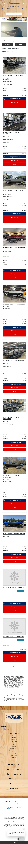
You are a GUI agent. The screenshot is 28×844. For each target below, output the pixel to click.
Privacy (7, 803)
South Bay (14, 744)
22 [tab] (21, 19)
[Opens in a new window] (4, 4)
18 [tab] (13, 19)
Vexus (14, 752)
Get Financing (23, 8)
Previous (6, 20)
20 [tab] (17, 19)
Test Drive (14, 743)
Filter (20, 44)
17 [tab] (11, 19)
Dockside (14, 746)
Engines (14, 757)
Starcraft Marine (14, 748)
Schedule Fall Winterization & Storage (11, 8)
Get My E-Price (15, 102)
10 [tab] (21, 17)
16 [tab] (9, 19)
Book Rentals (18, 6)
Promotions (14, 741)
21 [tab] (19, 19)
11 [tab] (23, 17)
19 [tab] (15, 19)
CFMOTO (14, 753)
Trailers (14, 759)
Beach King (14, 755)
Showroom (14, 739)
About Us (14, 736)
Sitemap (19, 803)
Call (15, 106)
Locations (14, 737)
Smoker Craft (14, 750)
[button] (14, 98)
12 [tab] (25, 17)
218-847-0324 (11, 6)
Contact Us (13, 803)
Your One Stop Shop (14, 11)
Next (25, 20)
